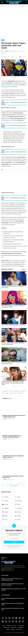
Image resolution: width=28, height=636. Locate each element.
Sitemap (8, 629)
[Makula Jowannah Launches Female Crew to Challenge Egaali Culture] (14, 407)
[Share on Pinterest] (20, 56)
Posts (4, 625)
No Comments (22, 51)
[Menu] (2, 2)
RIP (14, 393)
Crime (11, 391)
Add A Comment (14, 485)
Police (7, 393)
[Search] (26, 2)
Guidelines (20, 627)
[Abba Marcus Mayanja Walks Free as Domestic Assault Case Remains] (14, 427)
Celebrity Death (5, 391)
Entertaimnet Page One (19, 632)
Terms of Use (6, 627)
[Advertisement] (14, 23)
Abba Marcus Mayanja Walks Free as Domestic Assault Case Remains (12, 436)
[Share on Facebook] (5, 56)
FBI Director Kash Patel (7, 84)
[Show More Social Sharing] (25, 56)
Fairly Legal (16, 391)
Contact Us (19, 629)
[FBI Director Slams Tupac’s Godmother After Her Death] (14, 68)
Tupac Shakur (20, 393)
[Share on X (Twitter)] (12, 56)
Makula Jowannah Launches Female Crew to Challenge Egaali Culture (14, 416)
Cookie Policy (21, 625)
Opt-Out (14, 625)
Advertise (9, 625)
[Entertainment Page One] (14, 2)
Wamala (6, 51)
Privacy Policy (12, 546)
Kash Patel (22, 391)
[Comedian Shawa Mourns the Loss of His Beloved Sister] (14, 467)
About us (13, 629)
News (8, 6)
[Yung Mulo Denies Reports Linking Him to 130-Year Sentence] (14, 447)
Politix (11, 393)
